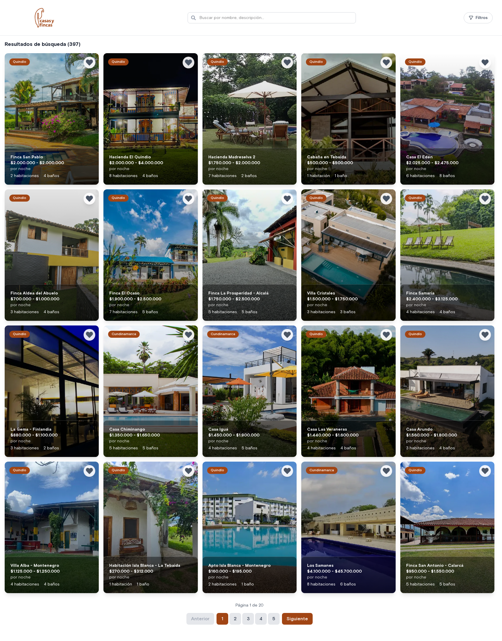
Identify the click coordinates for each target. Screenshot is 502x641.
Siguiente (297, 618)
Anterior (200, 618)
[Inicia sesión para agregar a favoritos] (89, 62)
